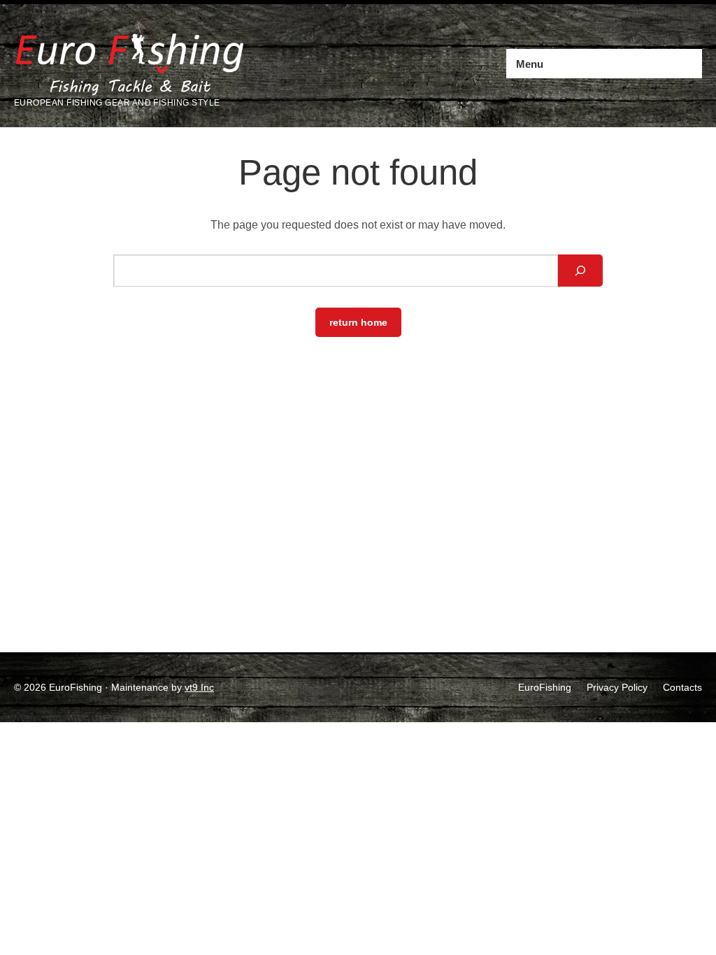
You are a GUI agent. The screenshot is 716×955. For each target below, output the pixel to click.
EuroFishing (544, 687)
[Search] (580, 270)
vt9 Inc (199, 687)
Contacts (682, 687)
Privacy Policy (617, 687)
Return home (358, 322)
